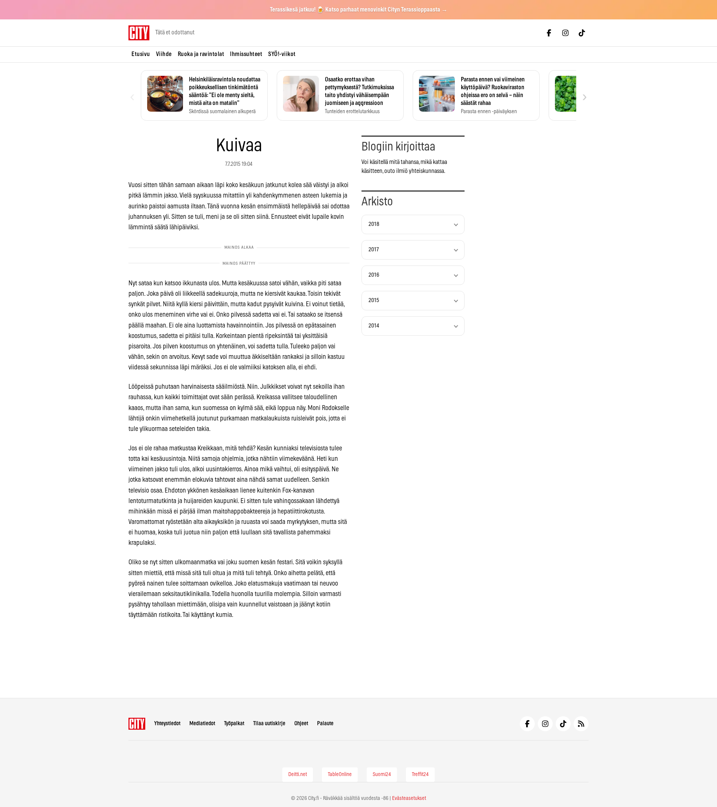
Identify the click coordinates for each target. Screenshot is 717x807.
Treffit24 (420, 774)
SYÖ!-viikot (282, 54)
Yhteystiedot (167, 723)
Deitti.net (297, 774)
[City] (136, 724)
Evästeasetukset (409, 798)
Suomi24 (382, 774)
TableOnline (340, 774)
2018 (374, 224)
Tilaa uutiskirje (269, 723)
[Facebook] (549, 33)
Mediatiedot (202, 723)
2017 (374, 249)
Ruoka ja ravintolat (201, 54)
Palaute (325, 723)
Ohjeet (301, 723)
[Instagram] (565, 33)
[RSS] (581, 723)
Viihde (164, 54)
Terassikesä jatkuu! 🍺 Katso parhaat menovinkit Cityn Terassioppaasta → (358, 10)
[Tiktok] (582, 33)
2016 (374, 275)
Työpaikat (234, 723)
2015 (374, 300)
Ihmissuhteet (246, 54)
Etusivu (140, 54)
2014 (374, 326)
